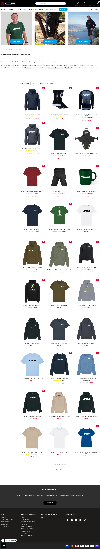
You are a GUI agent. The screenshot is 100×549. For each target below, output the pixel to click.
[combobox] (48, 3)
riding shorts (51, 68)
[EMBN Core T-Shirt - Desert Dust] (32, 437)
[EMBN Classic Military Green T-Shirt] (59, 215)
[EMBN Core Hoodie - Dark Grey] (86, 329)
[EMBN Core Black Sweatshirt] (32, 402)
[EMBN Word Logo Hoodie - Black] (86, 402)
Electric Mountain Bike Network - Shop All (17, 50)
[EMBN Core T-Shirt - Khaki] (59, 291)
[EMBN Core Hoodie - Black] (32, 329)
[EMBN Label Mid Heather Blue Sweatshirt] (86, 364)
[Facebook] (67, 520)
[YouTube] (80, 520)
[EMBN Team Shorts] (59, 177)
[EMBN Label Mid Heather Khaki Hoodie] (59, 254)
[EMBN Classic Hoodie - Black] (32, 291)
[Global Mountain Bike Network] (16, 28)
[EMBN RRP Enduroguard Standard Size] (86, 139)
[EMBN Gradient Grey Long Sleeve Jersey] (86, 99)
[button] (33, 83)
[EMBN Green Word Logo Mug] (86, 177)
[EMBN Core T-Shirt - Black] (59, 139)
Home (2, 50)
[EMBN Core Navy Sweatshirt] (59, 364)
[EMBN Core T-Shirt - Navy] (32, 215)
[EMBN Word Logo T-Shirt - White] (86, 215)
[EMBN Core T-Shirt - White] (59, 437)
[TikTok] (76, 520)
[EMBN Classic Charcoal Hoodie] (86, 291)
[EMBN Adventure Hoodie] (32, 99)
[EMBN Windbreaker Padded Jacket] (86, 253)
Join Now (50, 503)
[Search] (50, 3)
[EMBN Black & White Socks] (59, 99)
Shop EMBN (63, 9)
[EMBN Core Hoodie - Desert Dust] (59, 402)
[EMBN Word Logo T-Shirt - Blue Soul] (32, 364)
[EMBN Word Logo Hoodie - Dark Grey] (32, 134)
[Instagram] (71, 520)
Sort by (42, 83)
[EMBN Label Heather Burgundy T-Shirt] (32, 177)
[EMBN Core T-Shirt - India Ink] (59, 329)
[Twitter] (84, 520)
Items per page (24, 83)
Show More (59, 470)
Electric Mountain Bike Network (21, 62)
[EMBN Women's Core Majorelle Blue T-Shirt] (86, 437)
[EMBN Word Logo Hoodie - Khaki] (32, 253)
